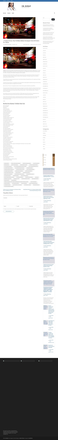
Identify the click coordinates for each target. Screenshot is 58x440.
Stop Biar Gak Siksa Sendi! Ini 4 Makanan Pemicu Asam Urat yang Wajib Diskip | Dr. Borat (48, 29)
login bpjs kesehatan (35, 178)
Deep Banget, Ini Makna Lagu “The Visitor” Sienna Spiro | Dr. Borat (51, 323)
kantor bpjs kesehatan (24, 175)
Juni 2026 (44, 52)
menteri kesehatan (33, 181)
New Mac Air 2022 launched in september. (51, 346)
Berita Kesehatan (6, 105)
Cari (43, 17)
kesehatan (36, 177)
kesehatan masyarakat (7, 178)
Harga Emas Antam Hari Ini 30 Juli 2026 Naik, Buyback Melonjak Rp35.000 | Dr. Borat (48, 42)
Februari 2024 (45, 106)
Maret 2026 (45, 59)
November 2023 (45, 112)
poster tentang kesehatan (33, 183)
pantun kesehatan (7, 183)
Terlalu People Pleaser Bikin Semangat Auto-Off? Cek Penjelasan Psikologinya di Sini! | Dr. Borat (49, 38)
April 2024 (44, 101)
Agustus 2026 (45, 48)
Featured (8, 13)
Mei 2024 (44, 99)
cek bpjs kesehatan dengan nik (9, 169)
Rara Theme (22, 438)
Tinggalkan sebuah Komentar (36, 44)
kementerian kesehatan (29, 177)
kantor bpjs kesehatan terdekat (9, 177)
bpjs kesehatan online (23, 164)
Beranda (4, 13)
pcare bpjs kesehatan (15, 183)
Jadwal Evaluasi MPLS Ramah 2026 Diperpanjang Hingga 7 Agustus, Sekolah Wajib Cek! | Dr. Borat (48, 33)
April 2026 (44, 57)
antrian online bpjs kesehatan (15, 163)
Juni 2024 (44, 97)
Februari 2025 (45, 79)
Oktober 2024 (45, 88)
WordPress (30, 438)
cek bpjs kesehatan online (20, 169)
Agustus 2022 (45, 126)
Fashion (44, 133)
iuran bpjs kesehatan (7, 175)
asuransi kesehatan (36, 163)
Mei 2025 (44, 72)
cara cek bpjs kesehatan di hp (33, 166)
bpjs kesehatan (6, 164)
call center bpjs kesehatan (33, 164)
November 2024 (45, 86)
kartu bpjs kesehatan (20, 177)
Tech (44, 146)
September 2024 (45, 90)
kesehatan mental (16, 178)
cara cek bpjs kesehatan (8, 166)
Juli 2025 (44, 68)
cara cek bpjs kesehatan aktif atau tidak (20, 166)
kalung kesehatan (15, 175)
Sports (44, 144)
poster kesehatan (24, 183)
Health (13, 13)
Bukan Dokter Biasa (8, 44)
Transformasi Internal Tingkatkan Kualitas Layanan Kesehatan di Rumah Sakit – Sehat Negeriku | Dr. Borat (48, 289)
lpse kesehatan (14, 180)
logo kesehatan (6, 180)
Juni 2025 (44, 70)
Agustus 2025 (45, 66)
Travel (44, 148)
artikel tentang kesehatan (27, 163)
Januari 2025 (45, 81)
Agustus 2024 (45, 92)
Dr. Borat (26, 6)
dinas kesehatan (18, 172)
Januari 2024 (45, 108)
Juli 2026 (44, 50)
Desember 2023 (45, 110)
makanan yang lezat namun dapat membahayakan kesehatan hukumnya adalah (16, 181)
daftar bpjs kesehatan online (8, 172)
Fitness (44, 137)
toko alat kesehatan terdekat (8, 186)
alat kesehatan (6, 163)
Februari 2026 (45, 61)
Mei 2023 (44, 119)
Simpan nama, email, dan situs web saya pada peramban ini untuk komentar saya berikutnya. (20, 208)
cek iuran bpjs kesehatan (30, 169)
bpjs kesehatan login (14, 164)
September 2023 (45, 117)
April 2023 (44, 121)
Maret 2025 (45, 77)
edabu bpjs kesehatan (26, 172)
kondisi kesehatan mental (25, 178)
